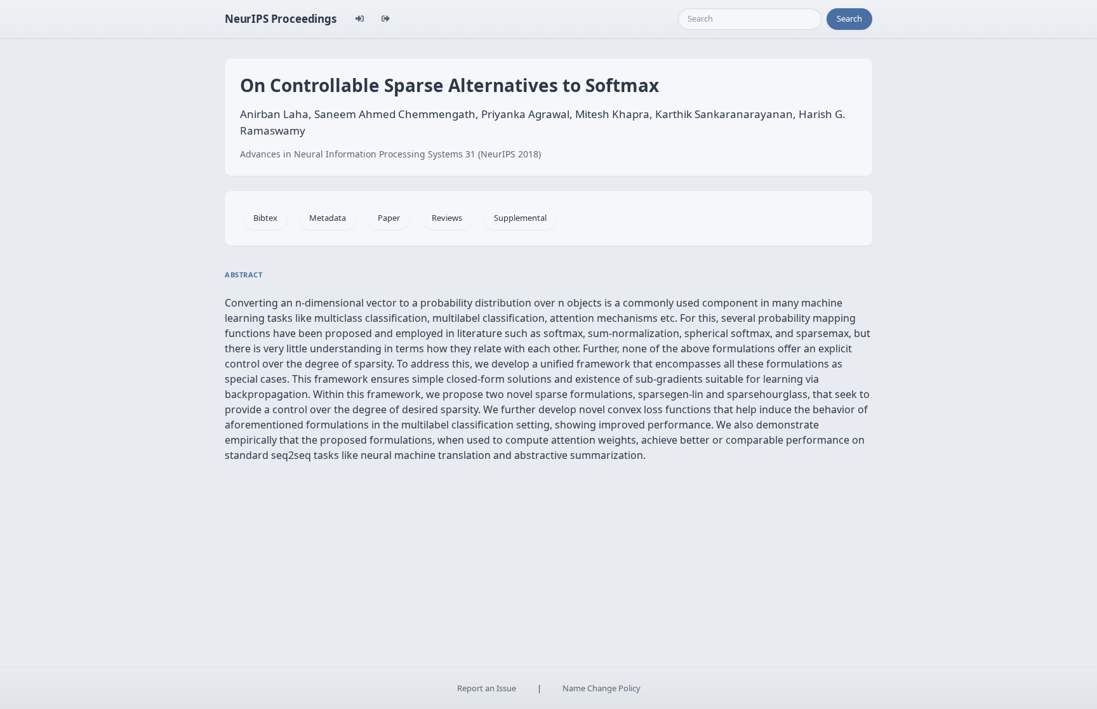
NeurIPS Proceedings (280, 18)
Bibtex (265, 217)
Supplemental (520, 217)
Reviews (447, 217)
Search (849, 18)
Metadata (327, 217)
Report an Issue (486, 688)
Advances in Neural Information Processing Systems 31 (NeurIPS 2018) (390, 154)
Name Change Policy (601, 688)
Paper (389, 217)
